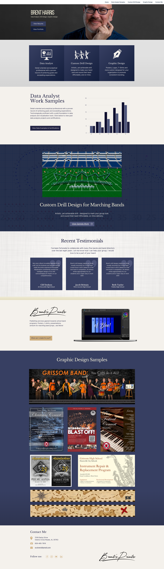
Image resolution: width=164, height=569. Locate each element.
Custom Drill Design (134, 2)
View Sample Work (80, 224)
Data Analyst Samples (118, 2)
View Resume (38, 24)
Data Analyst (46, 63)
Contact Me (159, 2)
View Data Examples (39, 128)
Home (107, 2)
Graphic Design (148, 2)
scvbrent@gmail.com (43, 548)
